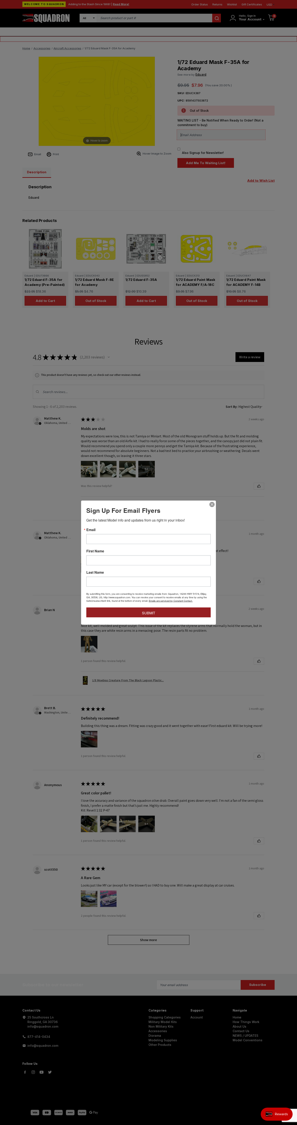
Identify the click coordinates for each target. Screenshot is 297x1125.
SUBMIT (148, 612)
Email (90, 529)
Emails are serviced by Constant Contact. (171, 600)
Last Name (95, 572)
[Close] (212, 504)
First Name (95, 551)
